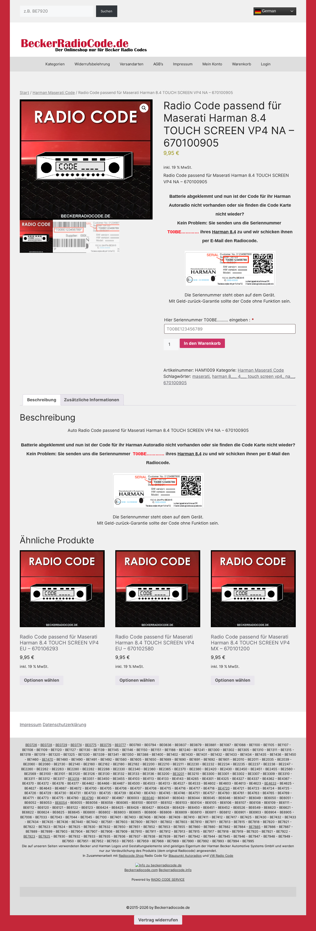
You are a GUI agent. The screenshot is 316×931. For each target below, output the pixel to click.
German (268, 11)
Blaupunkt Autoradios (185, 856)
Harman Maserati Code (54, 92)
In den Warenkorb (202, 343)
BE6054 (61, 802)
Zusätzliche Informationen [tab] (91, 399)
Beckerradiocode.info (175, 870)
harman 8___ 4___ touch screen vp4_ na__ (253, 376)
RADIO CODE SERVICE (168, 879)
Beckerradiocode (137, 870)
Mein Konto (212, 64)
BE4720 (224, 788)
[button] (143, 108)
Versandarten (131, 64)
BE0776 (105, 745)
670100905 (175, 382)
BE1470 (47, 759)
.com (154, 870)
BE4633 (270, 783)
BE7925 (44, 836)
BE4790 (88, 798)
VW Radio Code (221, 856)
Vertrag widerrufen (158, 919)
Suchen (106, 11)
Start (24, 92)
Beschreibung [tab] (41, 399)
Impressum (183, 64)
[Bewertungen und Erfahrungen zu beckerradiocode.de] (158, 865)
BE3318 (73, 779)
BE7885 (254, 827)
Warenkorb (241, 64)
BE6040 (148, 798)
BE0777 (120, 745)
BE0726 (31, 745)
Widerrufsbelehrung (92, 64)
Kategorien (55, 64)
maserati (201, 376)
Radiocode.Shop (131, 856)
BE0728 (46, 745)
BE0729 (61, 745)
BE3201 (178, 774)
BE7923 (29, 836)
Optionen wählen (41, 680)
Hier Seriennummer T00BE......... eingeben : (209, 319)
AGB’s (158, 64)
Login (266, 64)
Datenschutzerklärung (64, 724)
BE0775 (91, 745)
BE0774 (76, 745)
